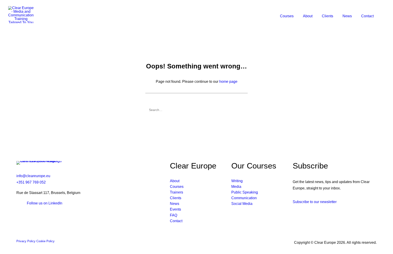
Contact (367, 16)
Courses (287, 16)
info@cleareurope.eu (33, 176)
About (307, 16)
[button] (381, 16)
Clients (327, 16)
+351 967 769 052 (31, 182)
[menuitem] (288, 16)
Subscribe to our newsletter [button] (315, 202)
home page (228, 81)
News (347, 16)
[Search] (196, 110)
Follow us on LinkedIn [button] (44, 203)
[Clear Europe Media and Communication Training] (39, 163)
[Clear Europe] (21, 14)
